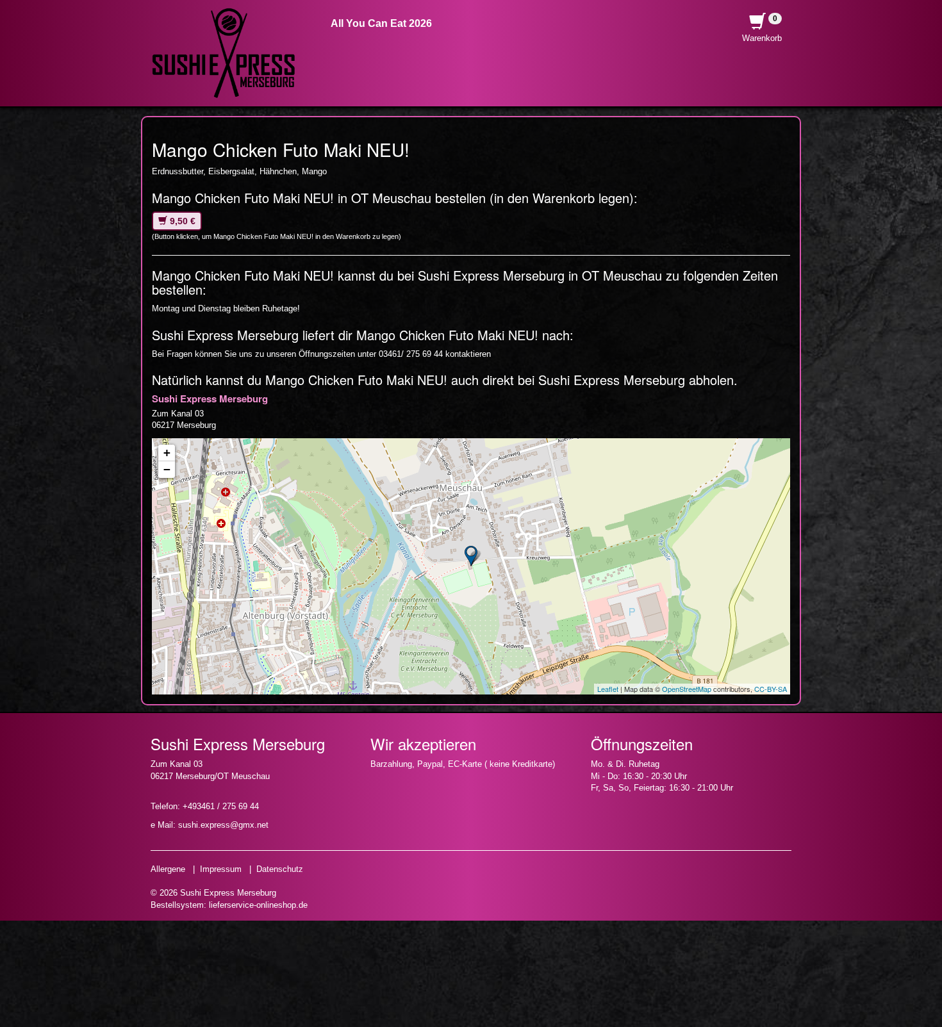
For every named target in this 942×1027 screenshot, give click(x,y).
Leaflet (607, 689)
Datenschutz (279, 869)
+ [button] (166, 452)
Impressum (221, 869)
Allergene (168, 869)
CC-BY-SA (770, 689)
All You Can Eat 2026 (381, 23)
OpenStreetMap (686, 689)
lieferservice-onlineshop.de (258, 905)
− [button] (166, 469)
